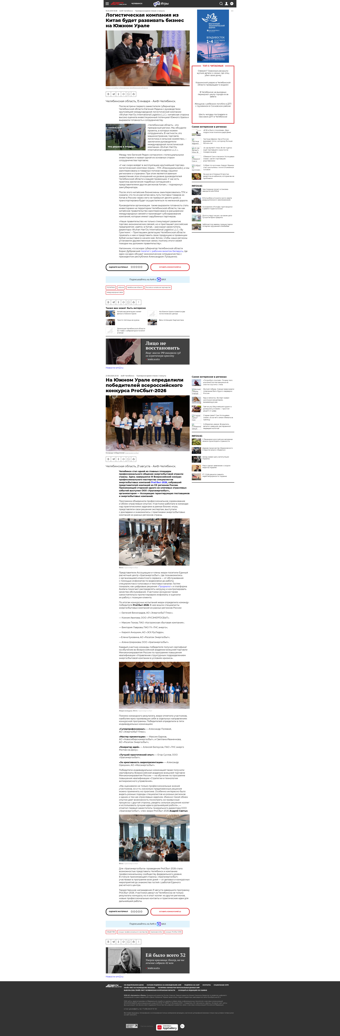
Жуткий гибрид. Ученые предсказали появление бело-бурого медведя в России (218, 391)
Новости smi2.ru (114, 368)
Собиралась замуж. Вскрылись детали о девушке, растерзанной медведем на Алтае (217, 426)
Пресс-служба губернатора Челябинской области (127, 88)
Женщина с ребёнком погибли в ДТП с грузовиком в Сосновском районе (213, 105)
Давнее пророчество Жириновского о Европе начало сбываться (217, 449)
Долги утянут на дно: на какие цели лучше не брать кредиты (217, 216)
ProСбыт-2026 (159, 482)
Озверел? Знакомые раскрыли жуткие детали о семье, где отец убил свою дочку (213, 73)
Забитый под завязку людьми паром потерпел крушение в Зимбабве (217, 225)
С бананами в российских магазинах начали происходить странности (217, 440)
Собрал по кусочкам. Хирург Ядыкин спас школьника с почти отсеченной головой (218, 167)
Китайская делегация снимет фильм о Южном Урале (129, 313)
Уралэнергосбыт (132, 453)
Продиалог (165, 586)
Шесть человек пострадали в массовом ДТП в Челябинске (213, 115)
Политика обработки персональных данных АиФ (179, 988)
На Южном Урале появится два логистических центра (172, 313)
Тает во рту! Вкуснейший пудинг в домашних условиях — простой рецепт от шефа (217, 409)
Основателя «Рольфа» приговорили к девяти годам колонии (217, 208)
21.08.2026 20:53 (112, 376)
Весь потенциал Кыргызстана (171, 320)
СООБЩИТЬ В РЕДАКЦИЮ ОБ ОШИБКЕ (192, 990)
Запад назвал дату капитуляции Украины (215, 458)
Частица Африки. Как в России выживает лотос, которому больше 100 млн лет (217, 141)
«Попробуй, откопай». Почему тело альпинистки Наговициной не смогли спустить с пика (218, 382)
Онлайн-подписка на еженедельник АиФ (164, 985)
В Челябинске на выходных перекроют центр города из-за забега (213, 94)
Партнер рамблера (147, 1026)
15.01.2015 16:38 (111, 11)
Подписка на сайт (191, 985)
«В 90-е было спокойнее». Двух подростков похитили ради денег (217, 131)
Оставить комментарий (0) (170, 267)
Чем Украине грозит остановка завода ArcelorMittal (215, 190)
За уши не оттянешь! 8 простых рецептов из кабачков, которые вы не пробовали (218, 176)
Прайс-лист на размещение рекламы (139, 988)
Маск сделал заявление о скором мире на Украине (216, 466)
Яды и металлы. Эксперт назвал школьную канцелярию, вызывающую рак (216, 400)
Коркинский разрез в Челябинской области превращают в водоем (213, 83)
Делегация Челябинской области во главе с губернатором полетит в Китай (131, 331)
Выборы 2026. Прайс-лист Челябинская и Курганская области (149, 990)
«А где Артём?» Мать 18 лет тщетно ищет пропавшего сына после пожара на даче (217, 150)
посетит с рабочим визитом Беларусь (162, 251)
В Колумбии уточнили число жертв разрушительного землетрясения (217, 199)
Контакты (207, 985)
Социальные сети (221, 985)
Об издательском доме (134, 985)
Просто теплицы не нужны (128, 320)
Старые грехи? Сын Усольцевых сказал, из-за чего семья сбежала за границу (218, 417)
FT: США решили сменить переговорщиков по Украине (214, 475)
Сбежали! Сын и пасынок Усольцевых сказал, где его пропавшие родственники (218, 159)
